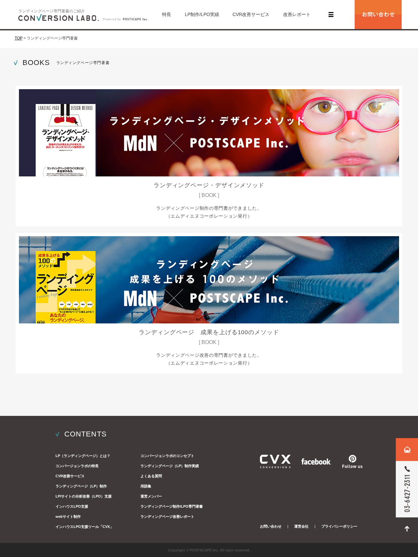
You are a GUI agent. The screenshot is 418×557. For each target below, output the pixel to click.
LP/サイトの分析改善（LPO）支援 (84, 496)
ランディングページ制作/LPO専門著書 (171, 506)
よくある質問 (151, 476)
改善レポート (297, 14)
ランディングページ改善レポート (167, 516)
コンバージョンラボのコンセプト (167, 456)
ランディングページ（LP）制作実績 (169, 466)
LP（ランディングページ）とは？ (83, 456)
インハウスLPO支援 (72, 506)
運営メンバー (151, 496)
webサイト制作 (68, 516)
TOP (19, 38)
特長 (166, 14)
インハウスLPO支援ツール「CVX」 (84, 527)
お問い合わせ (270, 526)
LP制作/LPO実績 (202, 14)
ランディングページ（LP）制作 (81, 486)
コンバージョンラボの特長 (77, 466)
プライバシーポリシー (339, 526)
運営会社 (301, 526)
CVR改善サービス (251, 14)
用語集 (145, 486)
